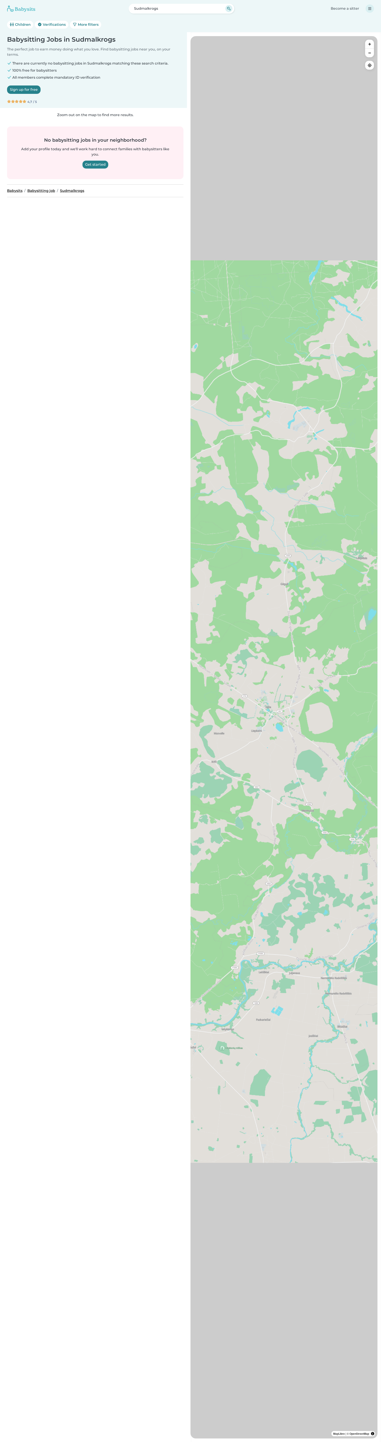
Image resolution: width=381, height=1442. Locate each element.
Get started (95, 164)
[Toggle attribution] (372, 1433)
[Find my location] (369, 65)
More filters (88, 24)
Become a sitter (345, 8)
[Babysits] (21, 9)
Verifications (54, 24)
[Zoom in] (369, 44)
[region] (283, 737)
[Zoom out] (369, 52)
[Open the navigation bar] (370, 8)
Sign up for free (24, 89)
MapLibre (339, 1434)
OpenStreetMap (359, 1434)
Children (22, 24)
